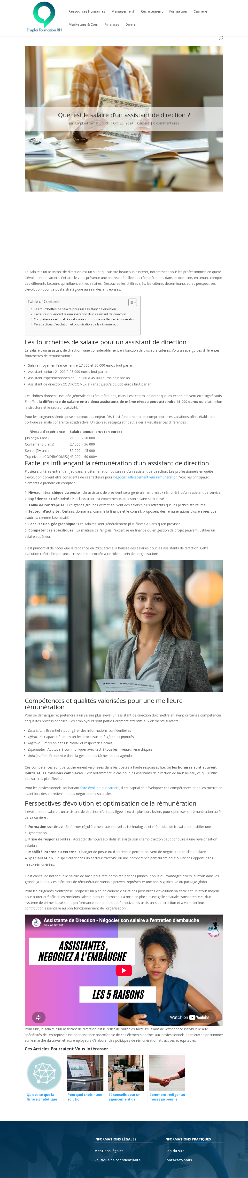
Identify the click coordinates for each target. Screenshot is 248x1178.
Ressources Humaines (87, 12)
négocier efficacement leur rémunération (145, 477)
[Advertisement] (124, 233)
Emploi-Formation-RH (92, 123)
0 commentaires (166, 123)
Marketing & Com (83, 25)
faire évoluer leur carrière (99, 787)
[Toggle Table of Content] (130, 302)
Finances (112, 25)
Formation (178, 12)
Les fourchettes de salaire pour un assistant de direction (75, 309)
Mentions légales (108, 1150)
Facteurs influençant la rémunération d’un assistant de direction (80, 314)
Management (122, 12)
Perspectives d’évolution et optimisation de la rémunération (77, 324)
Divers (130, 25)
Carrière (200, 12)
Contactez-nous (178, 1160)
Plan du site (174, 1150)
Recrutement (152, 12)
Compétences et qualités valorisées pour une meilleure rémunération (85, 319)
